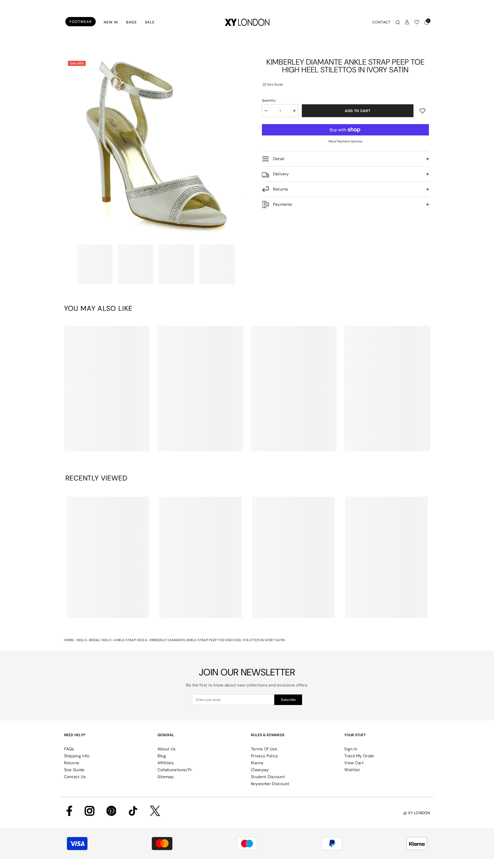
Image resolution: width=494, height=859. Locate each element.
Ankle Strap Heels (130, 640)
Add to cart (357, 110)
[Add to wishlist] (422, 110)
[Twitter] (155, 811)
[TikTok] (133, 811)
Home (69, 640)
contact (381, 22)
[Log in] (407, 22)
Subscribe (288, 700)
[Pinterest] (111, 811)
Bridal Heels (100, 640)
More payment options (345, 141)
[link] (107, 443)
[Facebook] (69, 811)
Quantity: (269, 100)
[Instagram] (89, 811)
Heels (81, 640)
